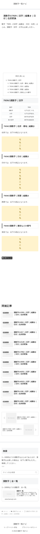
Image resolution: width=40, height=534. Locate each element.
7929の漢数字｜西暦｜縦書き (19, 89)
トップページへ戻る (10, 527)
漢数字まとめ (8, 258)
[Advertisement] (20, 50)
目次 (17, 76)
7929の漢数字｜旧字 (14, 80)
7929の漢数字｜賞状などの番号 (20, 92)
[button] (36, 472)
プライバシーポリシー (29, 527)
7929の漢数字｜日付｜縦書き (19, 86)
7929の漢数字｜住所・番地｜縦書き (21, 83)
